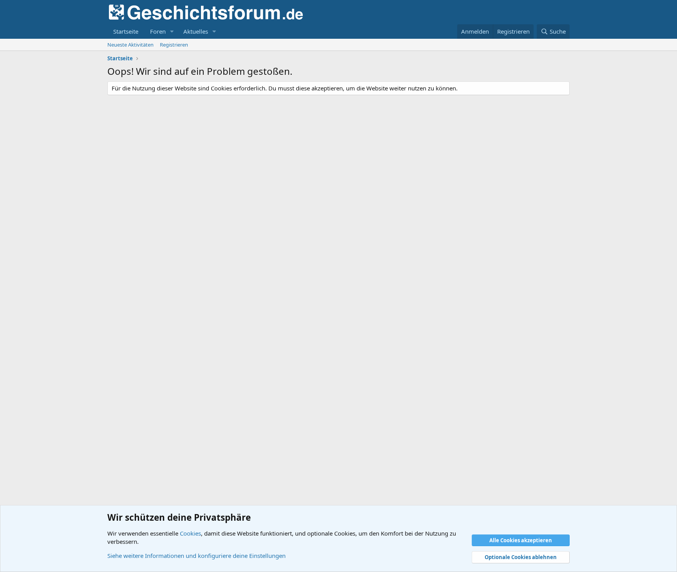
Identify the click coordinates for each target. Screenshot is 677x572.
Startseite (125, 31)
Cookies (190, 533)
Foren (158, 31)
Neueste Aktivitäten (130, 44)
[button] (172, 31)
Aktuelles (195, 31)
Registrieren (174, 44)
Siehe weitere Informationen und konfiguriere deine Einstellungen (196, 555)
